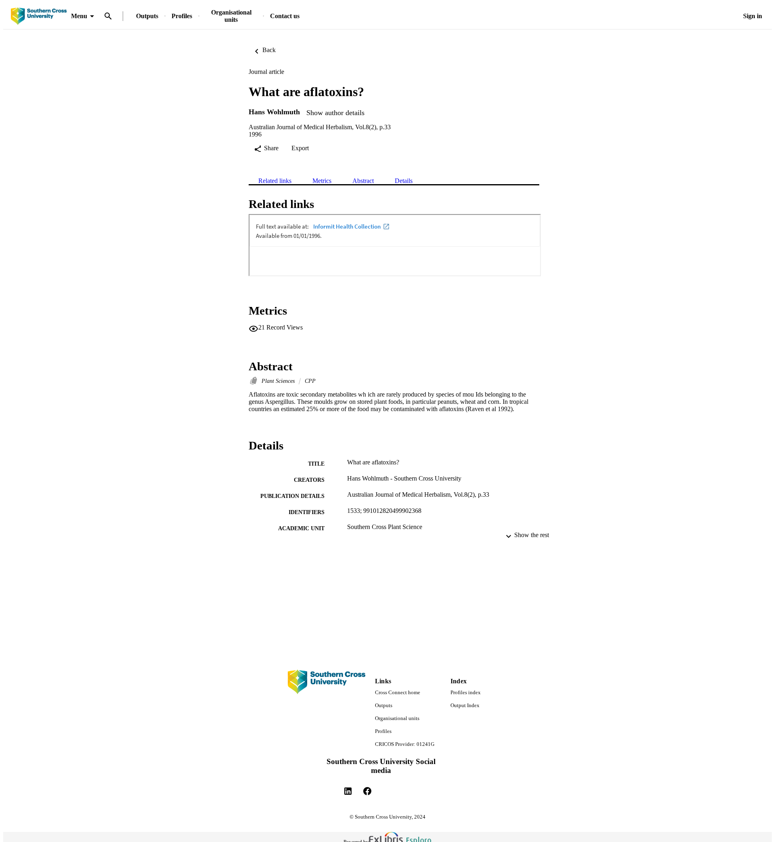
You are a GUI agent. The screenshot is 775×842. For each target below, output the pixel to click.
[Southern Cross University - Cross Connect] (39, 16)
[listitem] (348, 791)
